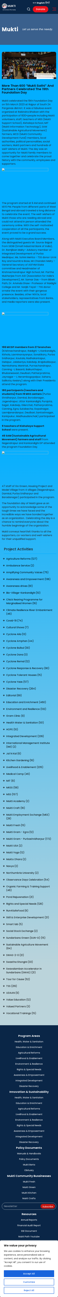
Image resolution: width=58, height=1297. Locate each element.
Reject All (29, 1290)
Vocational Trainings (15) (21, 1013)
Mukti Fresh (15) (15, 825)
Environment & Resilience (29, 1063)
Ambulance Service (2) (20, 565)
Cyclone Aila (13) (16, 634)
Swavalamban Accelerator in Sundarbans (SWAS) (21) (24, 970)
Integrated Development (29, 1080)
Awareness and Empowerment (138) (28, 579)
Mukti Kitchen (29, 1192)
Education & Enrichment (29, 1047)
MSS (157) (12, 794)
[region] (29, 1268)
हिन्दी (47, 2)
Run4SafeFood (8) (17, 910)
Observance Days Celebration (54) (27, 879)
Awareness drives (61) (19, 586)
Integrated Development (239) (25, 736)
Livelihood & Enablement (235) (24, 767)
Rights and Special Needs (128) (24, 904)
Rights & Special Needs (29, 1069)
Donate (40, 9)
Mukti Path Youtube (29, 1236)
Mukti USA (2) (14, 845)
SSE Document (29, 1231)
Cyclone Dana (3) (17, 654)
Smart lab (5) (14, 924)
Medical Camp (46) (18, 774)
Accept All (29, 1273)
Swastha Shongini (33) (19, 962)
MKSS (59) (12, 787)
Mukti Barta (29, 1164)
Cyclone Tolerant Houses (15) (24, 675)
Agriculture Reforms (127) (21, 559)
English (41, 2)
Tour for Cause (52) (18, 979)
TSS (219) (11, 986)
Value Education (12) (18, 999)
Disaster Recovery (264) (21, 688)
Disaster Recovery (29, 1086)
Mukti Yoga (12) (15, 852)
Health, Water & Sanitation (29, 1041)
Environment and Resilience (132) (26, 709)
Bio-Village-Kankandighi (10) (23, 593)
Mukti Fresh (29, 1181)
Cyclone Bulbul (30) (18, 648)
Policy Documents (29, 1159)
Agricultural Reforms (29, 1052)
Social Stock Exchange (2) (22, 931)
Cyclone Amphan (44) (20, 641)
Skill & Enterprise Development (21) (27, 917)
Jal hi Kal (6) (13, 753)
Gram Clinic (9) (15, 716)
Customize (29, 1282)
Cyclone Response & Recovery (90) (27, 668)
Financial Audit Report (29, 1225)
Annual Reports (29, 1219)
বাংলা (34, 2)
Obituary (29, 1170)
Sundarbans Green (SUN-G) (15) (25, 938)
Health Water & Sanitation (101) (25, 722)
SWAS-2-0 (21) (15, 955)
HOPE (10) (12, 729)
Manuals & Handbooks (29, 1153)
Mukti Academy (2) (17, 801)
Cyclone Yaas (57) (17, 682)
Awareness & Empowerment (29, 1075)
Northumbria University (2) (22, 873)
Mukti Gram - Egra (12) (20, 832)
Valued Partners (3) (18, 1006)
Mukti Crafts (29, 1198)
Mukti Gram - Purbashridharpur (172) (28, 839)
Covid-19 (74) (14, 620)
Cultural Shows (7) (17, 627)
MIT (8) (10, 781)
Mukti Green (29, 1187)
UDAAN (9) (12, 993)
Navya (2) (12, 866)
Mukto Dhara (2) (16, 859)
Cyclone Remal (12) (18, 661)
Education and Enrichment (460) (26, 702)
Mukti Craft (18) (15, 808)
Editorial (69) (14, 695)
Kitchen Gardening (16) (20, 760)
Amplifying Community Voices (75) (27, 572)
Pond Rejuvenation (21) (20, 897)
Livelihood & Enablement (29, 1058)
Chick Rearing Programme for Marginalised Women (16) (24, 601)
